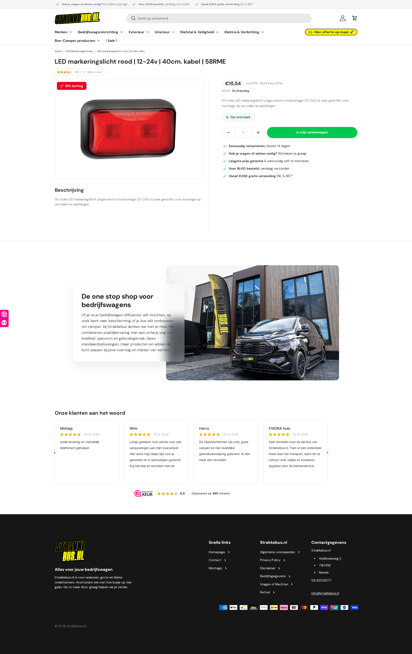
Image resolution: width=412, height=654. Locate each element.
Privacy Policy (270, 560)
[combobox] (219, 18)
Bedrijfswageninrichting (98, 32)
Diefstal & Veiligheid (197, 32)
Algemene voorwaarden (277, 552)
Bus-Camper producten (75, 40)
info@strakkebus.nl (325, 593)
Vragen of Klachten (274, 584)
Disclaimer (267, 568)
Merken (61, 32)
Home (58, 51)
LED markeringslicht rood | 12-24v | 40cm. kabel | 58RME (122, 51)
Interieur (162, 32)
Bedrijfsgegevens (273, 576)
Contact (215, 560)
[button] (354, 18)
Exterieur (136, 32)
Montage (215, 568)
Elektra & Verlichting (241, 32)
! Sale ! (111, 40)
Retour (265, 592)
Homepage (217, 552)
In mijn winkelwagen (312, 132)
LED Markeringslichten (79, 51)
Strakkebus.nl (76, 626)
